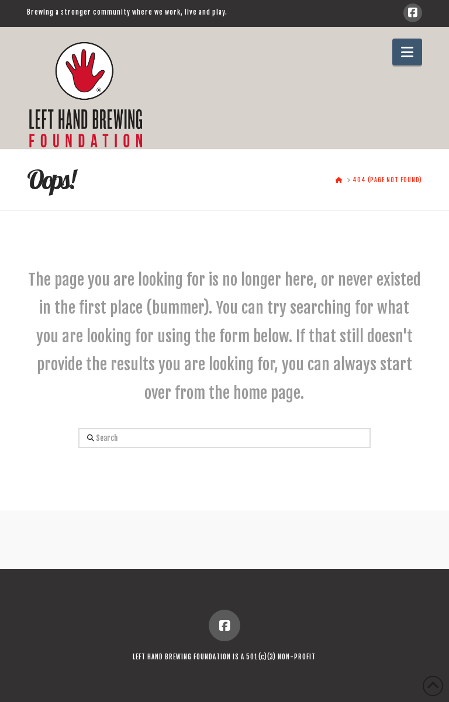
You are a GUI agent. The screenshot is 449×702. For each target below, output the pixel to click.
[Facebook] (412, 13)
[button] (407, 52)
